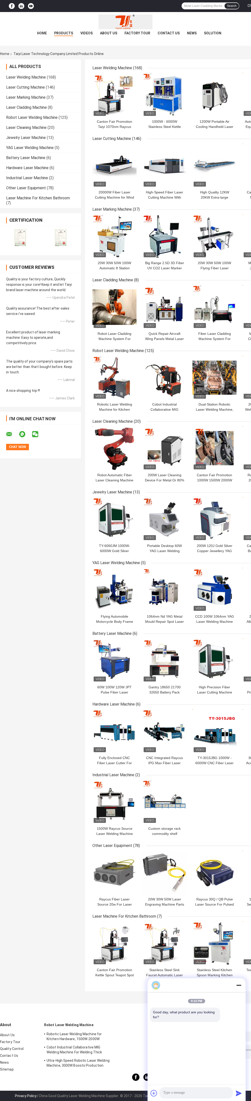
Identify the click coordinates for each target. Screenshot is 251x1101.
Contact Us (169, 33)
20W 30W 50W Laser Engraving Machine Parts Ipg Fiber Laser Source (164, 904)
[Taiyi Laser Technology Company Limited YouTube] (30, 6)
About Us (108, 33)
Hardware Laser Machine (27, 167)
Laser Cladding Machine (26, 107)
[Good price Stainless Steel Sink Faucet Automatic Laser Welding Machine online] (164, 943)
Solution (212, 33)
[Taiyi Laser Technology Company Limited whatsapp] (25, 434)
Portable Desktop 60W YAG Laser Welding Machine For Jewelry (164, 551)
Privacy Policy (26, 1096)
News (192, 33)
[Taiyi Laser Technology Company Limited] (125, 21)
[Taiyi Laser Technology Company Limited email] (12, 434)
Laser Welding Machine (26, 77)
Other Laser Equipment (26, 188)
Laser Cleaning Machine (26, 127)
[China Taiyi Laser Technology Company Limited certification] (20, 237)
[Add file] (154, 1093)
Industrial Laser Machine (27, 178)
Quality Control (12, 1049)
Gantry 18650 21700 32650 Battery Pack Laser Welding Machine (164, 692)
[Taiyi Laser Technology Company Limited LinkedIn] (21, 6)
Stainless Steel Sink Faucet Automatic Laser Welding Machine (164, 975)
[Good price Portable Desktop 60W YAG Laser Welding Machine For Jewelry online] (164, 519)
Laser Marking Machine (26, 97)
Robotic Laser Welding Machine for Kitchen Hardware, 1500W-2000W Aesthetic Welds (74, 1037)
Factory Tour (137, 33)
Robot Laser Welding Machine (32, 117)
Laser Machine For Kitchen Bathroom (38, 198)
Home (42, 33)
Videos (86, 33)
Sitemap (7, 1069)
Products (63, 33)
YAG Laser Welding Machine (30, 147)
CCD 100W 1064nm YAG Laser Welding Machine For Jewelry (214, 621)
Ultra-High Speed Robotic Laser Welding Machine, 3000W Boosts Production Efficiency (78, 1064)
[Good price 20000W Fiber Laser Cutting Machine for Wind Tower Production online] (114, 166)
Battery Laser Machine (25, 157)
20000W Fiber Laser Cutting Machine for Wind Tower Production (114, 197)
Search (232, 6)
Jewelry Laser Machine (26, 137)
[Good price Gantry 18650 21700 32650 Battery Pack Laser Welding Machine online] (164, 661)
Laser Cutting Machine (25, 87)
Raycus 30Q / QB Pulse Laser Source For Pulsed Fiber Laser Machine (214, 904)
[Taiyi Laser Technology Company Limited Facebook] (11, 6)
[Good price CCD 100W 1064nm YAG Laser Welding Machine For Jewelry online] (214, 590)
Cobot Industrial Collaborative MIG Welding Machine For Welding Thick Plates (74, 1050)
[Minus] (239, 985)
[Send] (239, 1093)
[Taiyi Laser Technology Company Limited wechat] (38, 434)
